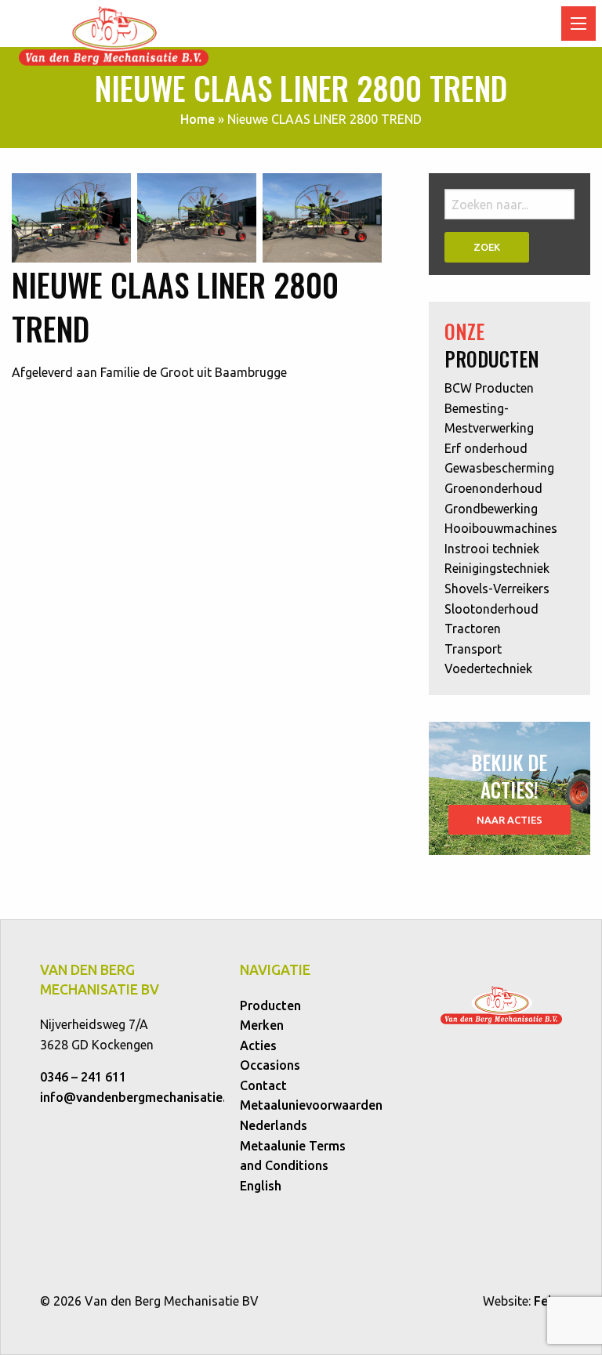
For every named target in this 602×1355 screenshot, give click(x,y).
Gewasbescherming (499, 468)
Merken (262, 1025)
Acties (258, 1045)
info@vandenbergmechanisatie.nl (138, 1097)
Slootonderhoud (491, 609)
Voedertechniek (488, 668)
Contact (263, 1085)
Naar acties (509, 819)
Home (197, 119)
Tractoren (472, 628)
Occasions (270, 1065)
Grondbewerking (491, 509)
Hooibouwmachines (500, 528)
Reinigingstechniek (496, 568)
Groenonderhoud (493, 488)
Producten (270, 1005)
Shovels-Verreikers (496, 588)
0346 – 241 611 (83, 1077)
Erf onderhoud (486, 448)
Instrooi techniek (491, 549)
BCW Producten (489, 388)
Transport (473, 649)
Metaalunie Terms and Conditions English (293, 1166)
